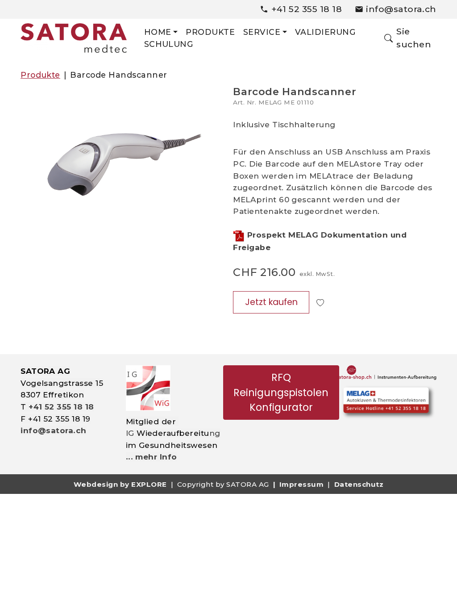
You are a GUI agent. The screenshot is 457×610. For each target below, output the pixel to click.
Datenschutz (358, 484)
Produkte (210, 32)
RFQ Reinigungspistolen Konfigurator (280, 392)
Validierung (325, 32)
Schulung (169, 44)
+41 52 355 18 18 (306, 9)
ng (214, 433)
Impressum (301, 484)
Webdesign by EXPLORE (120, 484)
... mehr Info (151, 456)
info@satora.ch (401, 9)
